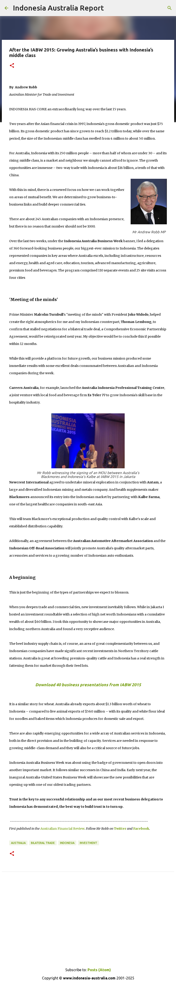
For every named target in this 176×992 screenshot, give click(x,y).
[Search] (169, 8)
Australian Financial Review (62, 829)
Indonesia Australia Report (58, 8)
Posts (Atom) (99, 970)
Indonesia (67, 842)
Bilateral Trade (43, 842)
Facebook (141, 829)
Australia (18, 842)
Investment (88, 842)
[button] (12, 66)
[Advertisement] (88, 927)
